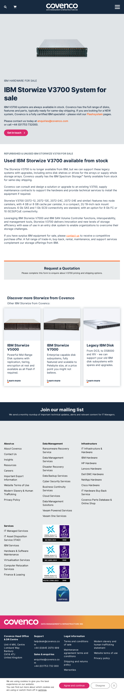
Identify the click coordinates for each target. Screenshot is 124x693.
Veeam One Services (54, 515)
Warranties (70, 669)
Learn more (14, 380)
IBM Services (11, 545)
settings (42, 690)
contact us (72, 235)
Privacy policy (102, 658)
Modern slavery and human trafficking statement (105, 644)
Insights (8, 459)
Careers (8, 470)
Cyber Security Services (56, 481)
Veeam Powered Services (57, 510)
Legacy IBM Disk (100, 345)
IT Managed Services (16, 530)
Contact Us (10, 454)
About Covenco (13, 448)
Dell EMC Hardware (92, 474)
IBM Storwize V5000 (18, 347)
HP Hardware (89, 463)
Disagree (100, 685)
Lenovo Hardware (91, 468)
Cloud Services (51, 495)
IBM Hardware (89, 457)
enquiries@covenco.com (52, 121)
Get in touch (14, 132)
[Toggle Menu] (117, 7)
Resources (10, 465)
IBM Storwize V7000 (58, 347)
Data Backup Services (55, 475)
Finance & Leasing (14, 574)
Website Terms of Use (16, 485)
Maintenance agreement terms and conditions (76, 653)
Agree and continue (74, 685)
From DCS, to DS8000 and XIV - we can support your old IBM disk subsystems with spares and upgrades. (100, 358)
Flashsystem (95, 114)
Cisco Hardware (90, 485)
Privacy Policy (12, 499)
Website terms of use (106, 653)
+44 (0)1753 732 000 (46, 666)
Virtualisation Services (17, 560)
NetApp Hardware (91, 479)
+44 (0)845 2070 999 (46, 647)
